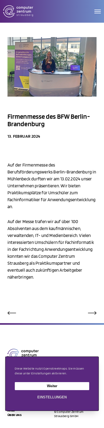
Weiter (52, 386)
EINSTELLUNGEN (52, 397)
